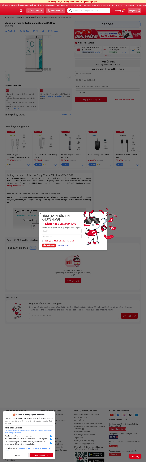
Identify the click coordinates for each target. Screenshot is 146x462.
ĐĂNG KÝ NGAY (49, 245)
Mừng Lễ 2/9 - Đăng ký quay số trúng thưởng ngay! (74, 2)
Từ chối (17, 455)
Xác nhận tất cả (41, 455)
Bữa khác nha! (63, 245)
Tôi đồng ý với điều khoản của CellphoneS (58, 241)
